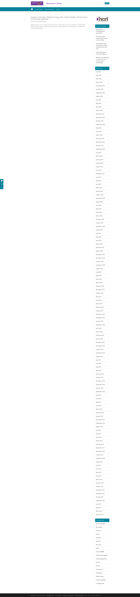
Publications (99, 569)
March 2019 (99, 244)
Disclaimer (33, 595)
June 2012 (98, 469)
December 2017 (100, 289)
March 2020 (99, 216)
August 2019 (99, 230)
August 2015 (99, 356)
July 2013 (98, 430)
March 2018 (99, 282)
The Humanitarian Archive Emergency (101, 53)
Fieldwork (98, 538)
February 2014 (100, 412)
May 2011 (98, 507)
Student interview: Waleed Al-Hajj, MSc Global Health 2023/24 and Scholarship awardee (59, 18)
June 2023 (98, 152)
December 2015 (100, 342)
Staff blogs (39, 9)
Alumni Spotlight (100, 523)
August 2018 (99, 268)
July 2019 (98, 233)
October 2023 (99, 145)
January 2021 (99, 191)
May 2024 (98, 128)
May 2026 (98, 75)
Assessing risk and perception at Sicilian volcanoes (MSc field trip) (101, 46)
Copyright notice (50, 595)
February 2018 (100, 286)
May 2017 (98, 297)
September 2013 (100, 423)
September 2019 (100, 226)
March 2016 (99, 332)
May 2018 (98, 275)
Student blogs (49, 9)
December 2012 (100, 448)
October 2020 (99, 195)
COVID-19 (98, 530)
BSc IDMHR (99, 527)
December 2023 (100, 142)
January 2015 (99, 377)
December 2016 (100, 314)
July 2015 (98, 360)
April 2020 (98, 212)
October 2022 (99, 163)
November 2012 (100, 451)
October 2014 (99, 388)
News (97, 548)
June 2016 (98, 328)
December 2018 (100, 254)
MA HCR (98, 541)
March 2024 (99, 135)
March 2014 (99, 409)
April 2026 (98, 79)
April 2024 (98, 131)
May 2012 (98, 472)
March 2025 (99, 110)
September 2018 (100, 265)
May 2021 (98, 181)
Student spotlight (101, 580)
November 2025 (100, 86)
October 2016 (99, 321)
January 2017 (99, 311)
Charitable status (79, 595)
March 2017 (99, 304)
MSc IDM (98, 545)
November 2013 (100, 420)
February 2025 (100, 114)
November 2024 (100, 117)
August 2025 (99, 96)
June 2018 (98, 272)
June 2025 (98, 100)
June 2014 (98, 398)
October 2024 (99, 121)
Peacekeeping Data (101, 559)
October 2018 (99, 261)
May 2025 (98, 103)
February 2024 (100, 138)
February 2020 (100, 219)
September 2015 (100, 353)
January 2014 (99, 416)
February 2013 (100, 444)
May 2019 (98, 237)
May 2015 (98, 367)
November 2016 (100, 318)
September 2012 (100, 458)
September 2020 (100, 198)
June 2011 (98, 504)
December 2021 (100, 174)
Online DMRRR (100, 552)
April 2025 (98, 107)
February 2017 (100, 307)
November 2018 (100, 258)
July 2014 (98, 395)
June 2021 (98, 177)
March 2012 (99, 479)
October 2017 (99, 293)
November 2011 (100, 493)
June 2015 (98, 363)
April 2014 (98, 405)
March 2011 (99, 511)
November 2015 (100, 346)
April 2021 (98, 184)
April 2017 (98, 300)
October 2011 (99, 497)
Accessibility (58, 595)
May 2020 (98, 209)
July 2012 (98, 465)
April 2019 (98, 240)
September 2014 (100, 391)
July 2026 (98, 72)
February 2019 (100, 247)
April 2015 (98, 370)
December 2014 (100, 381)
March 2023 (99, 156)
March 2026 (99, 82)
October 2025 (99, 89)
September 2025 (100, 93)
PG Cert (98, 562)
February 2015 (100, 374)
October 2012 (99, 455)
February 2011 (100, 514)
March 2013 (99, 441)
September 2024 (100, 124)
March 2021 (99, 188)
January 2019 (99, 251)
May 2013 (98, 434)
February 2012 (100, 483)
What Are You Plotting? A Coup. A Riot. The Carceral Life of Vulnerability (102, 60)
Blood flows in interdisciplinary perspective (100, 31)
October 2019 (99, 223)
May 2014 (98, 402)
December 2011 (100, 490)
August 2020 (99, 202)
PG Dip (98, 566)
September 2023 (100, 149)
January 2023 (99, 159)
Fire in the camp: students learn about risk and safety (101, 38)
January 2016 (99, 339)
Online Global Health (101, 555)
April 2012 (98, 476)
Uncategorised (100, 583)
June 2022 (98, 170)
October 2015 (99, 349)
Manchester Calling (32, 8)
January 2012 (99, 486)
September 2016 (100, 325)
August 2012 (99, 462)
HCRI (33, 21)
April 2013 (98, 437)
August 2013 (99, 427)
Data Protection (41, 595)
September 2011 (100, 500)
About (58, 9)
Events (98, 534)
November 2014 (100, 384)
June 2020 (98, 205)
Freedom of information (68, 595)
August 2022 (99, 166)
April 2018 (98, 279)
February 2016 (100, 335)
